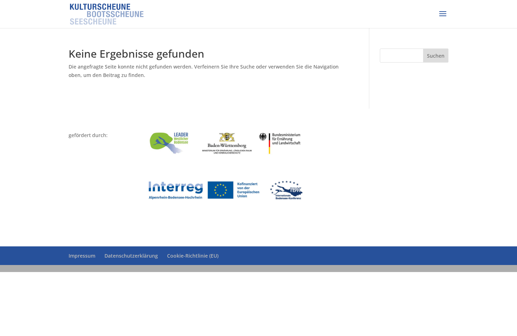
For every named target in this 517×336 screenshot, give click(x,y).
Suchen (436, 55)
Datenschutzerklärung (131, 255)
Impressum (82, 255)
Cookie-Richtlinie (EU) (192, 255)
